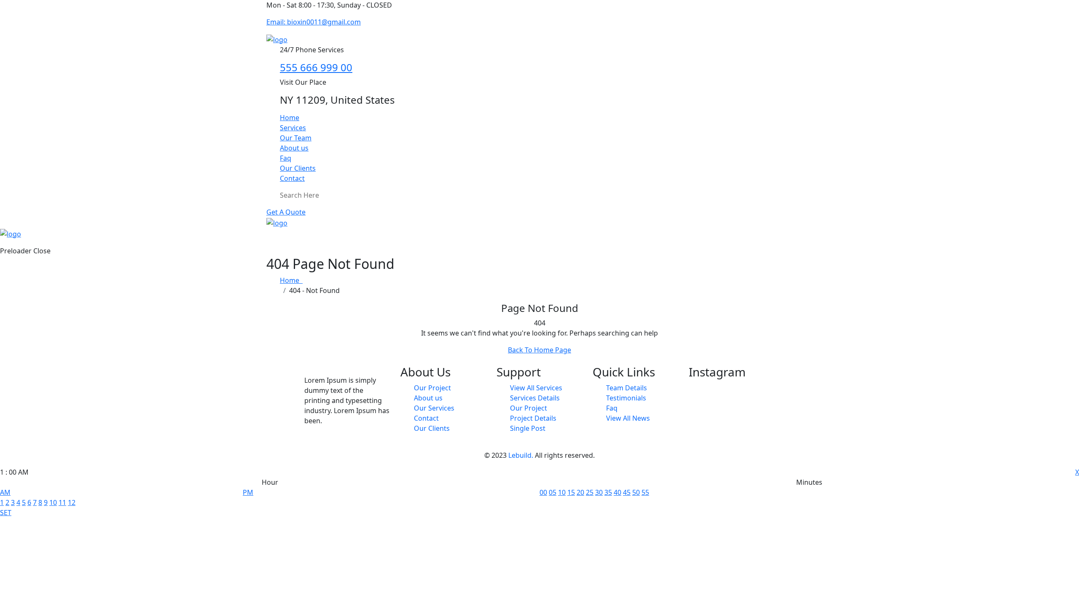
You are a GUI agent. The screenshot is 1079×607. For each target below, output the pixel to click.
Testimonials (626, 398)
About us (294, 148)
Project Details (533, 418)
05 (552, 492)
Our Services (434, 408)
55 (645, 492)
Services (293, 127)
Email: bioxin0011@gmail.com (313, 22)
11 (62, 502)
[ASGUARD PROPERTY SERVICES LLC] (276, 38)
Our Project (432, 387)
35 (608, 492)
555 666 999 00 (316, 67)
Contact (292, 178)
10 (53, 502)
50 (636, 492)
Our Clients (298, 168)
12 (71, 502)
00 (543, 492)
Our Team (295, 137)
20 (580, 492)
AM (5, 492)
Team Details (626, 387)
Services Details (535, 398)
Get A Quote (286, 212)
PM (248, 492)
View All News (628, 418)
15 (571, 492)
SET (5, 512)
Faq (285, 158)
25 (589, 492)
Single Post (527, 428)
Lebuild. (520, 455)
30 (599, 492)
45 (627, 492)
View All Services (536, 387)
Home (289, 117)
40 (617, 492)
